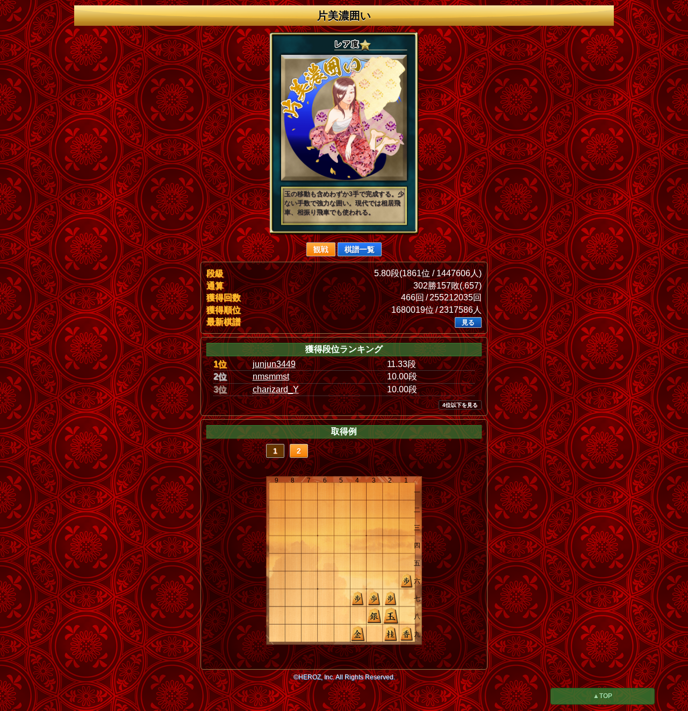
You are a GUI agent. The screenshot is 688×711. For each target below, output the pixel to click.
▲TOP (602, 696)
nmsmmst (271, 376)
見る (468, 322)
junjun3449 (274, 364)
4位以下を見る (460, 405)
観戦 (320, 249)
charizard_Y (276, 389)
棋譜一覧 (360, 249)
